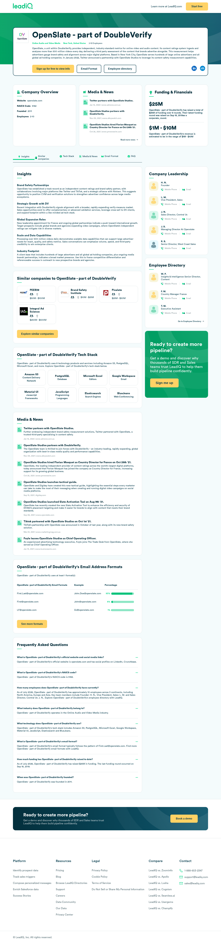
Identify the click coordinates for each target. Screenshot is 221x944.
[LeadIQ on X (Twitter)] (200, 937)
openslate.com (78, 662)
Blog (58, 876)
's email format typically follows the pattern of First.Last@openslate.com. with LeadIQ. (77, 745)
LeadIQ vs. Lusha (158, 883)
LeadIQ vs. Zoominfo (161, 870)
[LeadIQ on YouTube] (206, 937)
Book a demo (184, 818)
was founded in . (45, 779)
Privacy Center (64, 914)
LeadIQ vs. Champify (161, 908)
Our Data (61, 908)
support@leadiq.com (196, 877)
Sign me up (164, 382)
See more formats (32, 624)
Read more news (128, 140)
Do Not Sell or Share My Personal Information (118, 889)
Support (60, 889)
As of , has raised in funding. (75, 763)
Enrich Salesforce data (26, 889)
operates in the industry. (62, 710)
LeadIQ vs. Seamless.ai (162, 895)
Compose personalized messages (32, 883)
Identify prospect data (25, 870)
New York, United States (74, 43)
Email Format (89, 68)
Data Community (66, 902)
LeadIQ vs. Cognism (160, 889)
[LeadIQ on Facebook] (198, 937)
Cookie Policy (99, 876)
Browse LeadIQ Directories (71, 883)
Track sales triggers (24, 876)
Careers (60, 895)
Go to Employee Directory (189, 321)
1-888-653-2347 (193, 870)
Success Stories (22, 895)
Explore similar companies (37, 333)
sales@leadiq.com (194, 883)
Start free (197, 6)
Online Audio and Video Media (83, 713)
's (47, 674)
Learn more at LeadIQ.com (166, 6)
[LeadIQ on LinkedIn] (203, 937)
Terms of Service (101, 883)
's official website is (77, 659)
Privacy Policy (100, 870)
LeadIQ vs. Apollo (159, 876)
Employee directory (120, 68)
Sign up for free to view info (53, 68)
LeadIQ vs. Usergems (161, 902)
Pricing (60, 870)
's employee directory (81, 698)
